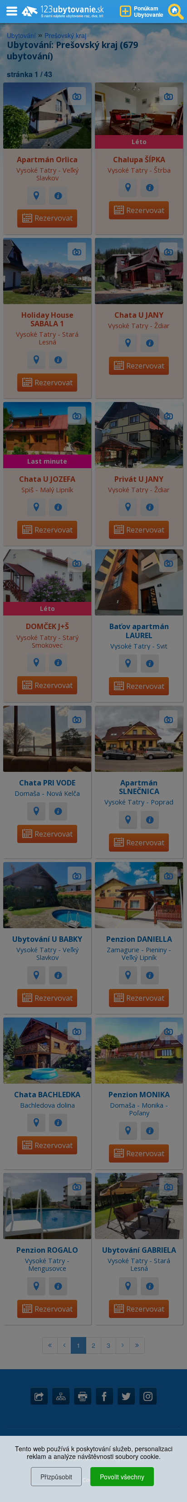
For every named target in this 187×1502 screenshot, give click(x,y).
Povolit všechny (122, 1476)
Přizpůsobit (56, 1476)
